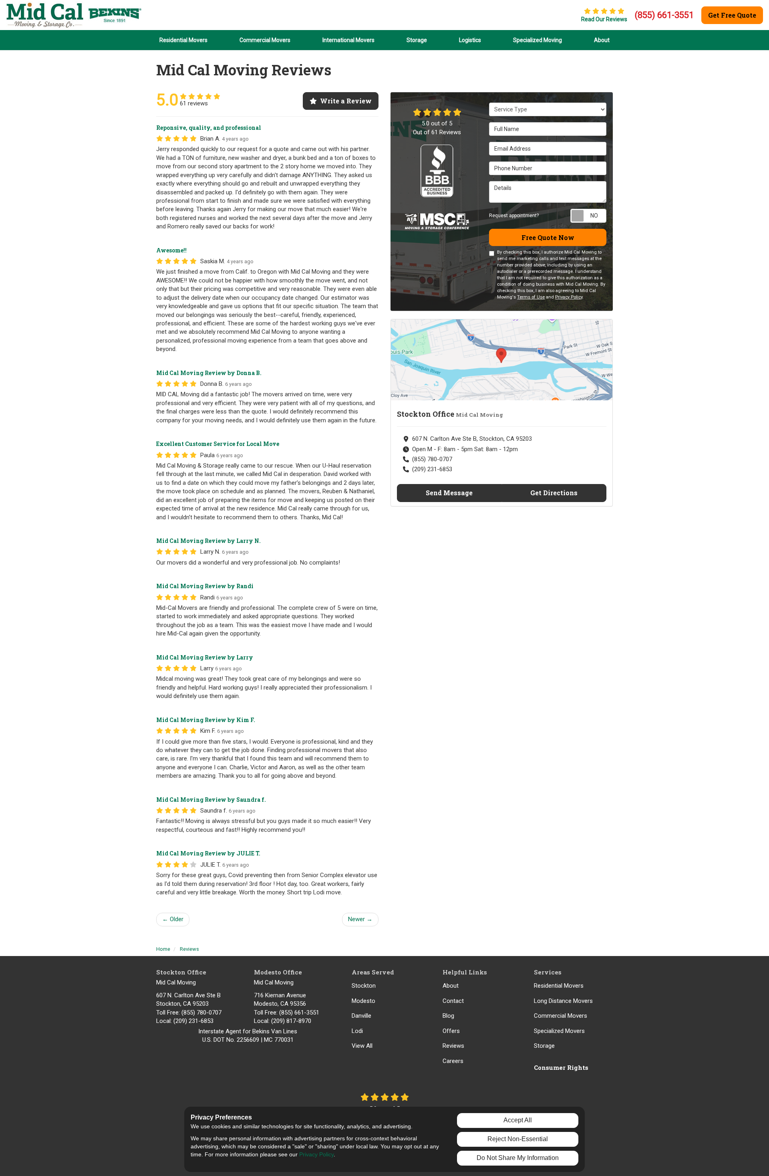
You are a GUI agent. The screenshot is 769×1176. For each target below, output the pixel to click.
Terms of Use (531, 297)
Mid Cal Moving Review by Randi (205, 586)
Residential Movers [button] (183, 40)
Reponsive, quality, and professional (208, 127)
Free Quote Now (547, 237)
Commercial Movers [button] (265, 40)
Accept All (517, 1120)
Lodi (357, 1031)
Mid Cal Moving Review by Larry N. (208, 541)
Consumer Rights (561, 1067)
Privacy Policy (568, 297)
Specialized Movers (559, 1031)
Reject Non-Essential (517, 1139)
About (451, 985)
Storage (544, 1045)
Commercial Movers (560, 1015)
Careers (453, 1061)
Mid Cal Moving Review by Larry (204, 657)
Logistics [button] (470, 40)
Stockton (364, 985)
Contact (453, 1001)
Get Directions (554, 492)
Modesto (363, 1001)
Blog (448, 1015)
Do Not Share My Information (518, 1157)
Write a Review (346, 101)
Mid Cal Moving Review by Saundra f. (211, 799)
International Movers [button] (348, 40)
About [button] (602, 40)
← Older (172, 919)
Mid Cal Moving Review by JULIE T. (208, 853)
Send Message (449, 492)
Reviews (453, 1045)
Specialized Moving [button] (537, 40)
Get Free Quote (732, 15)
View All (362, 1045)
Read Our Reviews (604, 19)
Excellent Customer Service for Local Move (217, 444)
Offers (451, 1031)
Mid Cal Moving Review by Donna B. (209, 373)
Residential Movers (559, 985)
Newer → (360, 919)
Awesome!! (171, 250)
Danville (361, 1015)
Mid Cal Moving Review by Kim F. (205, 720)
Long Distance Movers (563, 1001)
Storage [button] (417, 40)
